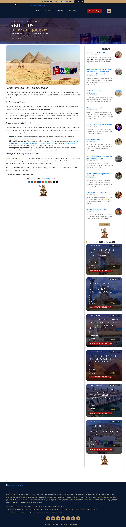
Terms (60, 512)
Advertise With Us (92, 509)
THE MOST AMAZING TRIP (97, 192)
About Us (47, 512)
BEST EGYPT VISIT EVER (96, 52)
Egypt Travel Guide (53, 506)
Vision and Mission (67, 509)
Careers (54, 512)
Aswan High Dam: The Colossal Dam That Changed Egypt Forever (103, 393)
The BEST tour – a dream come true (99, 124)
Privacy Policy (30, 512)
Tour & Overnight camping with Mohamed (97, 174)
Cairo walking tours (93, 139)
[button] (108, 11)
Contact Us (39, 512)
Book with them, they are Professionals (95, 91)
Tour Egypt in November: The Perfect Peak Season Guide (104, 430)
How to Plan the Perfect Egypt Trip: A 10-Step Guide (103, 252)
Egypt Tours (42, 506)
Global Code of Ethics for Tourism (17, 509)
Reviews (72, 11)
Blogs (60, 11)
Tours (48, 11)
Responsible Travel (79, 509)
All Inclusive (10, 506)
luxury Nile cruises (45, 143)
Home (39, 11)
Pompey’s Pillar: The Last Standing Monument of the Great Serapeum (104, 287)
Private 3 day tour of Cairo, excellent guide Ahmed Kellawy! (99, 157)
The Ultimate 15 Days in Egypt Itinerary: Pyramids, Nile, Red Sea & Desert (104, 323)
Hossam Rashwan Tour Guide (96, 209)
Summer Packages (21, 506)
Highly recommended (94, 108)
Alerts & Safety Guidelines (35, 509)
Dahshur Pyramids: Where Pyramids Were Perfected (103, 359)
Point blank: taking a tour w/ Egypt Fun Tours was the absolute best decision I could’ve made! (98, 71)
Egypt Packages (32, 506)
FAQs (62, 506)
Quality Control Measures (52, 509)
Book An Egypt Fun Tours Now (16, 512)
